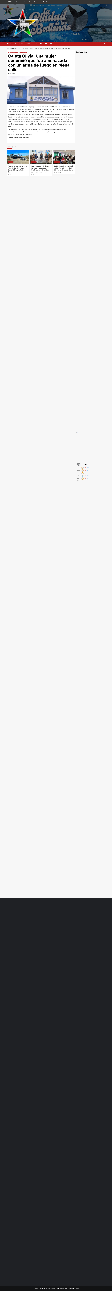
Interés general (12, 52)
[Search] (104, 43)
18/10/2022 (12, 73)
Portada (9, 48)
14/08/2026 (11, 174)
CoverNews (67, 1288)
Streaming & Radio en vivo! (23, 2)
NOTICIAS (19, 52)
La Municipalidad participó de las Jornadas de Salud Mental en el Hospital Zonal (63, 168)
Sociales (24, 52)
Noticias (34, 2)
